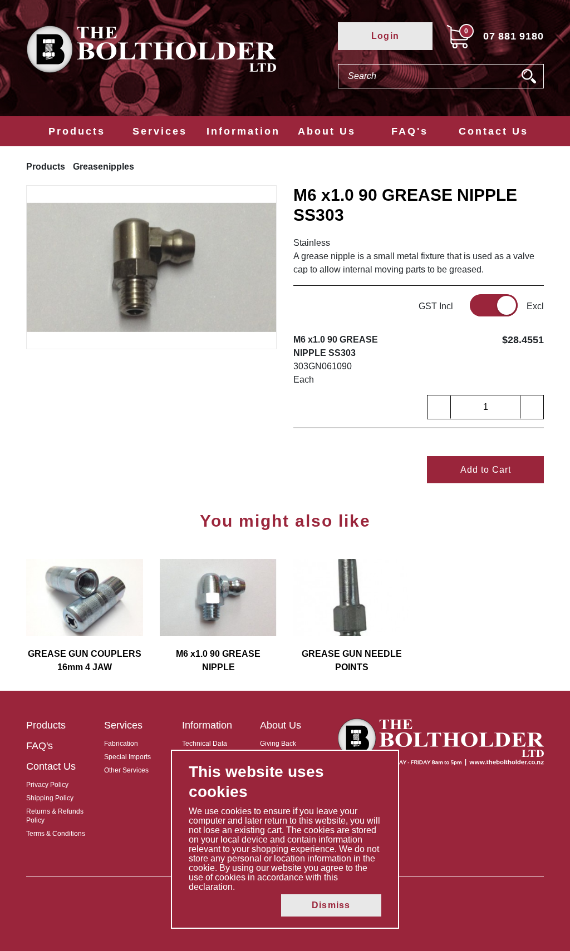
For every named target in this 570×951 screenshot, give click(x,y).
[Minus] (439, 407)
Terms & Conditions (55, 834)
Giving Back (278, 743)
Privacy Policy (47, 785)
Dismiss (331, 905)
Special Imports (127, 757)
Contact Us (493, 131)
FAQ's (409, 131)
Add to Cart (485, 469)
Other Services (126, 770)
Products (76, 131)
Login (385, 36)
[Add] (531, 407)
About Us (327, 131)
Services (159, 131)
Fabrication (121, 743)
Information (243, 131)
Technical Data (204, 743)
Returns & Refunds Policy (54, 816)
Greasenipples (103, 166)
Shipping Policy (49, 798)
